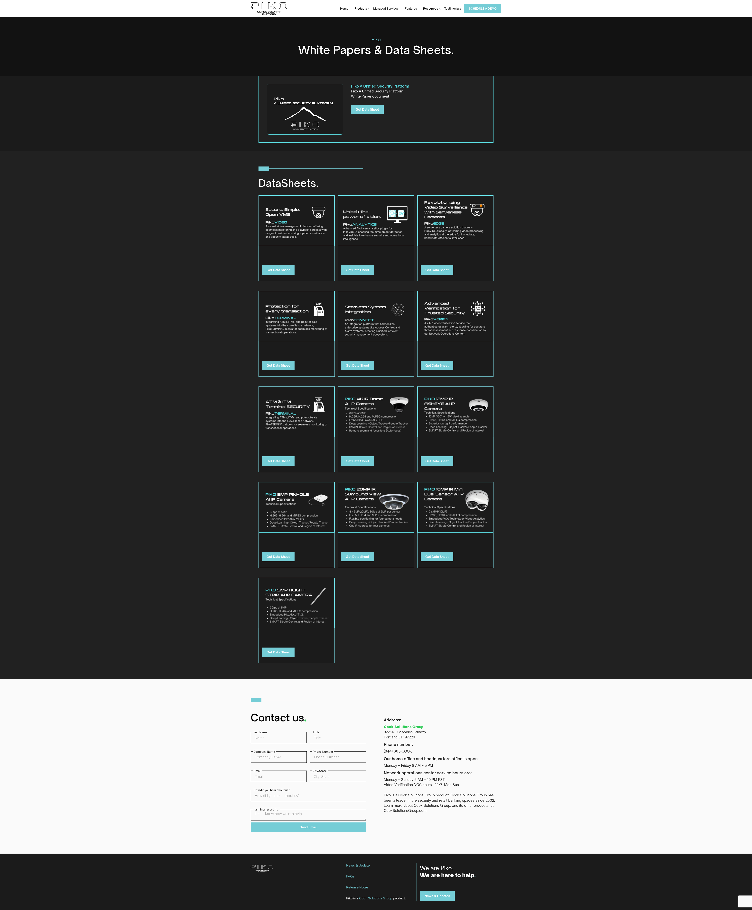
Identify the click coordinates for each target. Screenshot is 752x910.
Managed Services (386, 8)
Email (257, 771)
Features (411, 8)
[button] (361, 8)
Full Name (260, 732)
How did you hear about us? (272, 790)
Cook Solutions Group (403, 727)
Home (344, 8)
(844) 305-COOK (398, 751)
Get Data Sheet (367, 109)
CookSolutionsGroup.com (405, 810)
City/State (320, 771)
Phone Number (323, 752)
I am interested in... (266, 809)
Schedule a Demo (483, 8)
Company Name (264, 752)
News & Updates (437, 896)
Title (316, 732)
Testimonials (452, 8)
